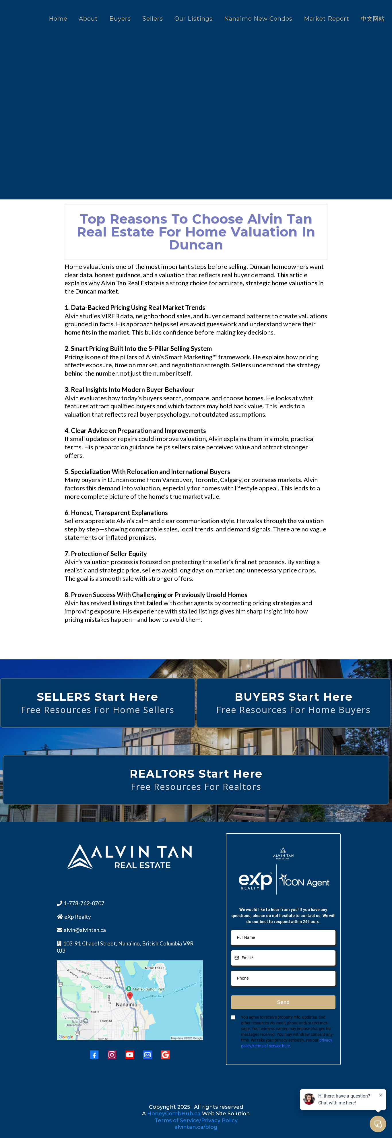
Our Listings (193, 18)
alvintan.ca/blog (196, 1127)
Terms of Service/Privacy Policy (196, 1120)
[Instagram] (112, 1055)
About (88, 18)
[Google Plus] (165, 1055)
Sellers (152, 18)
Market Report (326, 18)
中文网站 (373, 18)
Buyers (120, 18)
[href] (130, 1000)
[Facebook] (94, 1055)
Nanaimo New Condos (258, 18)
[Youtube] (130, 1055)
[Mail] (147, 1055)
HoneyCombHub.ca (174, 1113)
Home (58, 18)
